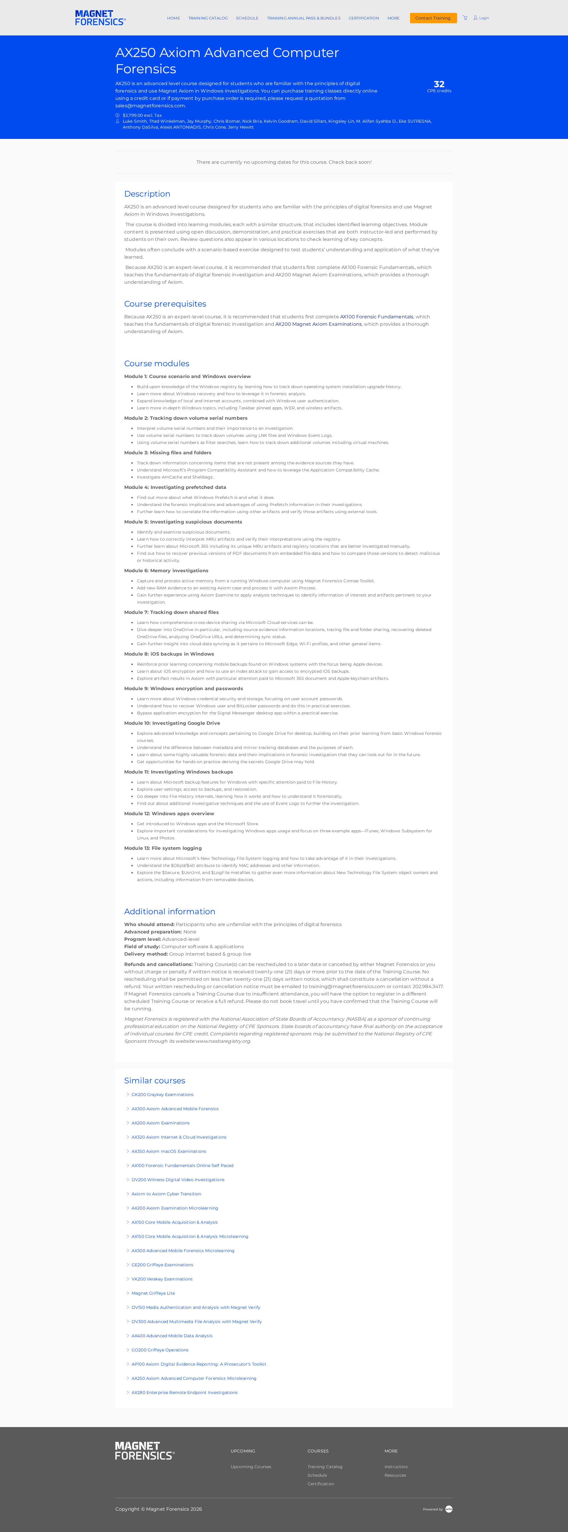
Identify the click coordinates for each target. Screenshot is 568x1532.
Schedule (247, 18)
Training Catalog (208, 18)
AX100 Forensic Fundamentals (376, 317)
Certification (364, 18)
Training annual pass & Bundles (304, 18)
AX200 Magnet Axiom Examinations (318, 324)
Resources (395, 1475)
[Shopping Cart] (465, 17)
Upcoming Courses (251, 1466)
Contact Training (433, 17)
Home (173, 18)
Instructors (396, 1466)
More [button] (394, 18)
